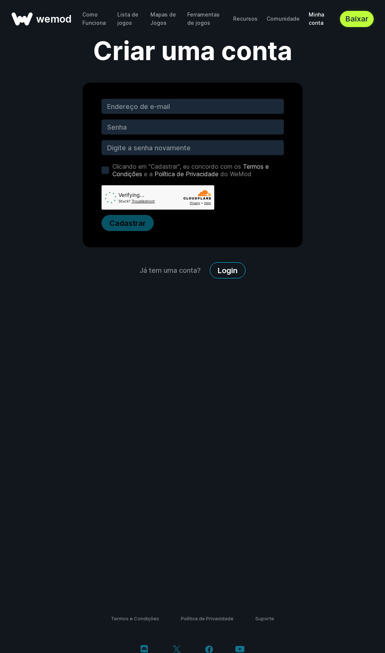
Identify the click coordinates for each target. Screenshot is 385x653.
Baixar (357, 18)
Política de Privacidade (186, 174)
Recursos (245, 18)
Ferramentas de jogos (203, 18)
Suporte (264, 618)
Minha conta (316, 18)
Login (228, 270)
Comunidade (283, 18)
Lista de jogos (127, 18)
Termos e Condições (135, 618)
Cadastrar (127, 223)
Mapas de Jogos (163, 18)
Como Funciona (94, 18)
